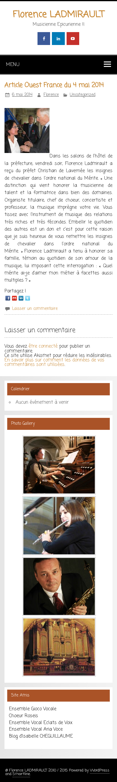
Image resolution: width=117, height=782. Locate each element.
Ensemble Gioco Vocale (32, 709)
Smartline (21, 774)
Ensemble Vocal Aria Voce (36, 729)
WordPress (100, 770)
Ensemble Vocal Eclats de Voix (40, 722)
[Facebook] (7, 298)
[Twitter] (27, 298)
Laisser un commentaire (35, 309)
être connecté (43, 346)
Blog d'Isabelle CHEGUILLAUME (41, 736)
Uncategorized (82, 95)
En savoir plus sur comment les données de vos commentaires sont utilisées (54, 362)
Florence (51, 95)
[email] (14, 298)
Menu (13, 64)
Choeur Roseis (23, 715)
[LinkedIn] (21, 298)
